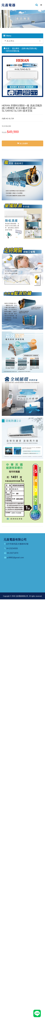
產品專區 (10, 41)
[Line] (37, 1013)
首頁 (7, 48)
